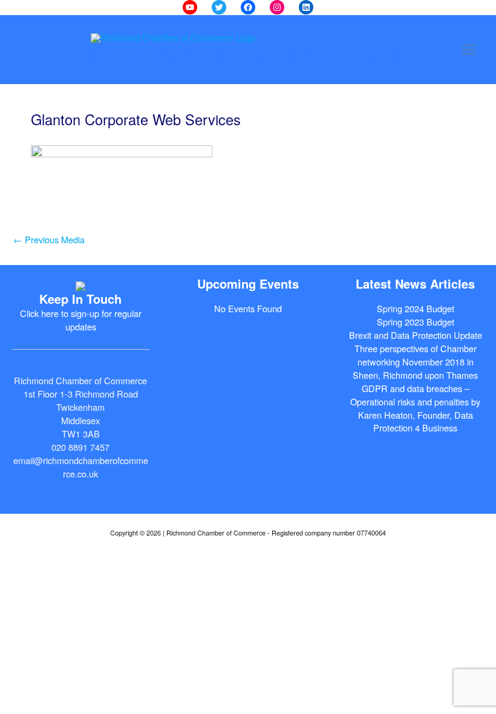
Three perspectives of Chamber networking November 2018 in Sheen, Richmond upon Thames (415, 361)
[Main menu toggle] (469, 49)
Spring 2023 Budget (415, 321)
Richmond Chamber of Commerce (248, 54)
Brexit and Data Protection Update (415, 335)
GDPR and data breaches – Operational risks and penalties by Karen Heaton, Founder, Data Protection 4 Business (415, 408)
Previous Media (49, 239)
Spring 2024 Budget (415, 308)
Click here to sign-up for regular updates (81, 320)
